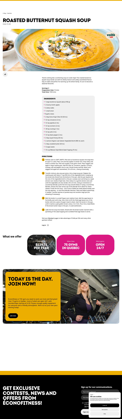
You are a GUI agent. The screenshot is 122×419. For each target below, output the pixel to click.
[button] (92, 395)
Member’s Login (53, 218)
